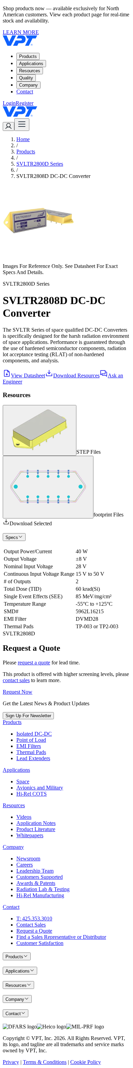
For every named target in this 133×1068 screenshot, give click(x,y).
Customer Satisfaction (39, 943)
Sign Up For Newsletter (28, 715)
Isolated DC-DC (34, 734)
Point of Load (31, 740)
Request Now (17, 692)
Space (22, 781)
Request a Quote (34, 931)
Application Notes (36, 823)
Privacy (11, 1062)
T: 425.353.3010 (34, 918)
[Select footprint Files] (48, 487)
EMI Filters (28, 746)
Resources (29, 70)
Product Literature (35, 829)
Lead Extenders (33, 758)
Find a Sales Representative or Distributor (61, 937)
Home (23, 139)
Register (24, 103)
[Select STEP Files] (39, 430)
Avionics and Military (39, 788)
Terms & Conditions (44, 1062)
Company (28, 85)
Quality (26, 77)
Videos (23, 817)
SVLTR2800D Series (39, 164)
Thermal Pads (31, 752)
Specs (11, 537)
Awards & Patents (35, 883)
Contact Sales (31, 925)
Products (28, 56)
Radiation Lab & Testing (43, 889)
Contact (24, 91)
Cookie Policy (85, 1062)
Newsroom (28, 858)
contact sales (16, 680)
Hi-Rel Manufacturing (40, 895)
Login (9, 103)
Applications (31, 63)
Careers (24, 865)
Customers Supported (39, 877)
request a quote (34, 662)
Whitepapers (29, 835)
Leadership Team (35, 871)
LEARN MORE (21, 32)
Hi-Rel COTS (31, 794)
